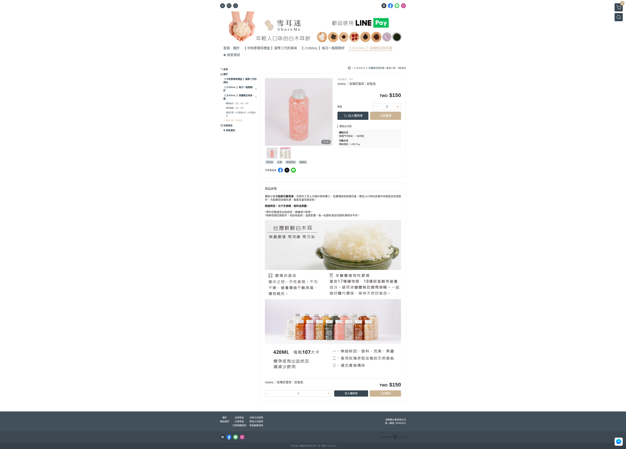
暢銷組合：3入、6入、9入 (237, 103)
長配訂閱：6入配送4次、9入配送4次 (241, 114)
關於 (224, 417)
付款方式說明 (256, 417)
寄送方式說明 (256, 421)
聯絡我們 (224, 421)
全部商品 (239, 417)
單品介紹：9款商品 (234, 120)
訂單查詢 (239, 421)
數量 (339, 106)
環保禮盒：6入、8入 (235, 108)
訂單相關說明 (239, 425)
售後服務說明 (256, 425)
